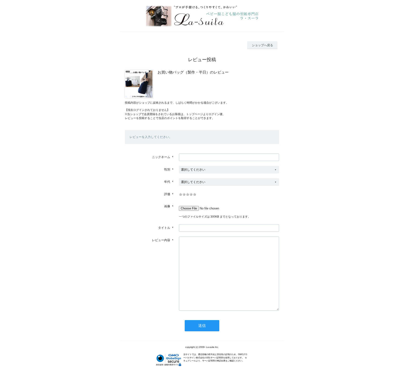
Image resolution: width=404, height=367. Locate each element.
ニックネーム (161, 157)
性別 (167, 169)
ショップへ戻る (262, 45)
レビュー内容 (161, 240)
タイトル (164, 227)
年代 (167, 182)
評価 (167, 194)
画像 (167, 206)
